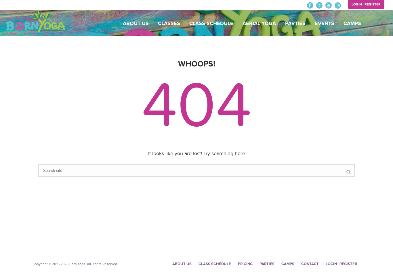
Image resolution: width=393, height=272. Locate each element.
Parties (295, 23)
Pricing (245, 264)
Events (324, 23)
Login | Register (366, 4)
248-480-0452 (18, 5)
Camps (352, 23)
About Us (136, 23)
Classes (169, 23)
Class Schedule (211, 23)
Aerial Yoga (259, 23)
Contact (310, 264)
